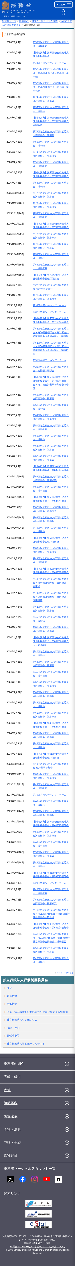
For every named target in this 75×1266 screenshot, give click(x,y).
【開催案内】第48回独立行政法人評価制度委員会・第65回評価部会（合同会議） (51, 641)
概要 (9, 987)
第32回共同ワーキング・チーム (49, 312)
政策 (7, 1090)
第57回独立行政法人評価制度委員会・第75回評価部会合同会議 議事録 (51, 73)
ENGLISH (21, 16)
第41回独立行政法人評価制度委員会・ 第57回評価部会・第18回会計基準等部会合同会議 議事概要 (51, 938)
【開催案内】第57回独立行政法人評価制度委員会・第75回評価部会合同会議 (51, 121)
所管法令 (10, 1116)
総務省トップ (9, 21)
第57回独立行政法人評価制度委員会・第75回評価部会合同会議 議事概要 (51, 87)
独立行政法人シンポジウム (22, 1019)
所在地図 (49, 1240)
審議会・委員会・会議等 (44, 21)
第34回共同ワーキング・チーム (49, 62)
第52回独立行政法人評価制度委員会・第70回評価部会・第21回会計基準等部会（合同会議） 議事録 (51, 332)
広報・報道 (12, 1077)
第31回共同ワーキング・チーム (49, 360)
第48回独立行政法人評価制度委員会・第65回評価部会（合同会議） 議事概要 (52, 596)
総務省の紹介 (14, 1064)
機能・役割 (13, 1027)
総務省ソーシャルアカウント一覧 (30, 1169)
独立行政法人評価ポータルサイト (26, 1043)
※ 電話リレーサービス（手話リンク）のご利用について (37, 1247)
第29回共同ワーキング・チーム (49, 883)
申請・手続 (12, 1142)
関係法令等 (13, 1035)
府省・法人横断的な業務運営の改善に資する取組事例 (37, 1011)
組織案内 (24, 21)
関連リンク (12, 1193)
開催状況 (12, 1003)
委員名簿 (12, 995)
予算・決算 (12, 1129)
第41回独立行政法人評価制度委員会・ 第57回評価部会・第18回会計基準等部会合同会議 (51, 914)
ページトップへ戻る (65, 973)
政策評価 (10, 1155)
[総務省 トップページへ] (18, 7)
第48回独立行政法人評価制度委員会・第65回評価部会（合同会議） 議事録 (52, 583)
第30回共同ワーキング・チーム (49, 794)
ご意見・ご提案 (8, 16)
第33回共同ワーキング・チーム (49, 305)
